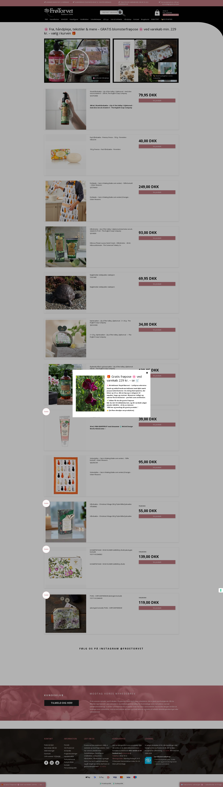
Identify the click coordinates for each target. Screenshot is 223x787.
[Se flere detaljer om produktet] (121, 410)
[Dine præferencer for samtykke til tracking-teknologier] (221, 590)
